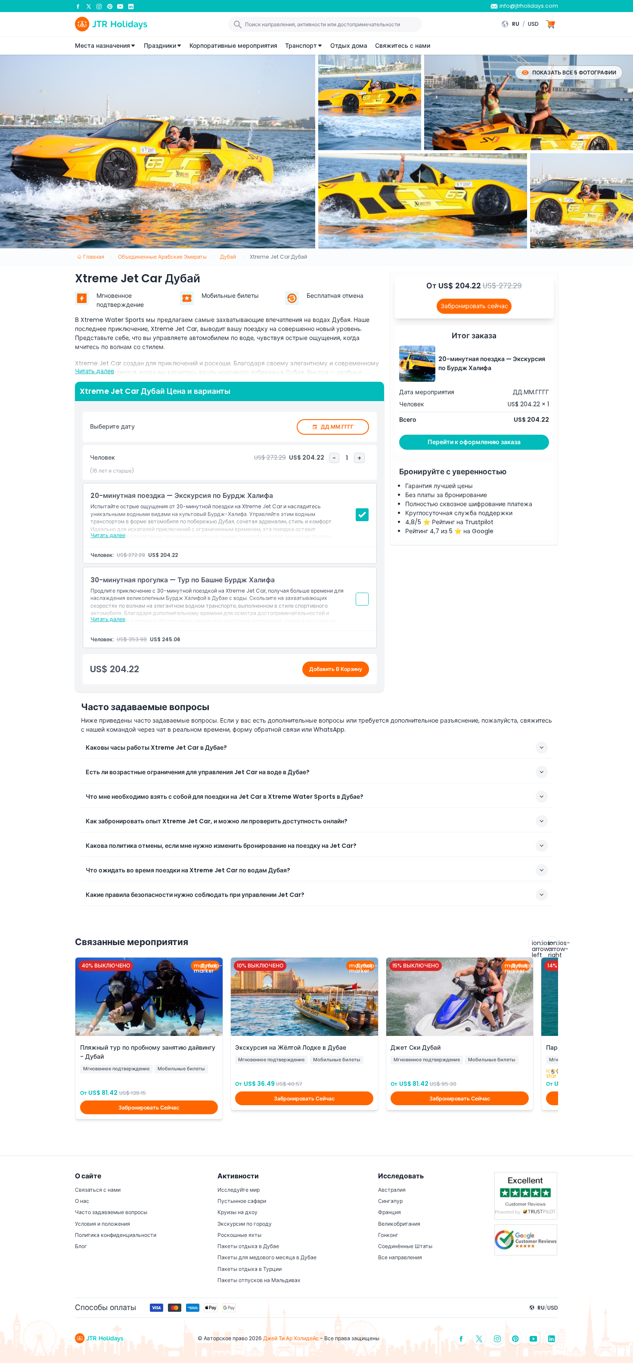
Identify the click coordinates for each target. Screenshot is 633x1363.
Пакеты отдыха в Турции (249, 1269)
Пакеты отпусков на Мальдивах (259, 1280)
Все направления (400, 1257)
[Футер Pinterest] (515, 1338)
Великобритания (399, 1223)
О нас (82, 1201)
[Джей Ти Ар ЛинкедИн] (131, 6)
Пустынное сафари (241, 1201)
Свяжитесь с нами (402, 45)
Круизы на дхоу (237, 1212)
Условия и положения (102, 1223)
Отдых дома (348, 45)
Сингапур (390, 1201)
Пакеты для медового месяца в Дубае (266, 1257)
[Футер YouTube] (533, 1338)
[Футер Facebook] (461, 1338)
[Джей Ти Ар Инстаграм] (99, 6)
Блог (81, 1246)
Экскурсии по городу (244, 1223)
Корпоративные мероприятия (233, 45)
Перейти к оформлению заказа (474, 442)
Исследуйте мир (238, 1189)
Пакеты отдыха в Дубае (248, 1246)
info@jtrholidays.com (529, 5)
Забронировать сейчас (474, 306)
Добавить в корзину (335, 669)
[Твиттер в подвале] (479, 1338)
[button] (522, 24)
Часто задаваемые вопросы (111, 1212)
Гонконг (388, 1235)
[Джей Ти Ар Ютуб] (120, 6)
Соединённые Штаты (405, 1246)
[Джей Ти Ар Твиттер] (89, 6)
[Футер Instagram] (497, 1338)
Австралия (392, 1189)
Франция (389, 1212)
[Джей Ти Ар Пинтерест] (110, 6)
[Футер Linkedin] (551, 1338)
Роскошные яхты (239, 1235)
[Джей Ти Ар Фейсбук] (78, 6)
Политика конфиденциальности (115, 1235)
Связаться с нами (98, 1189)
